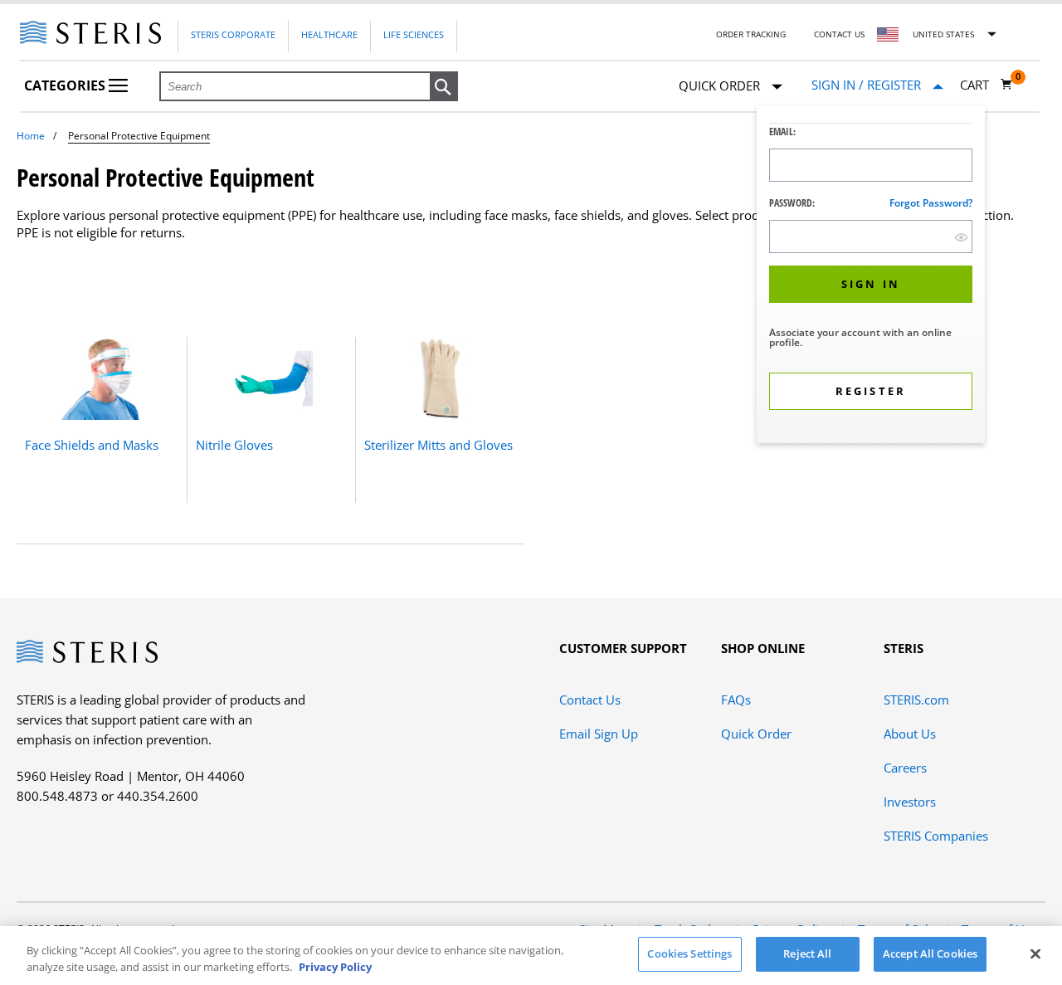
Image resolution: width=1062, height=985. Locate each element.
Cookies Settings (689, 953)
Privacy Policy (335, 966)
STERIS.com (916, 699)
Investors (910, 801)
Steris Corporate (233, 34)
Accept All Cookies (930, 953)
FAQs (736, 699)
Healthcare (329, 34)
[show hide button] (961, 236)
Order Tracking (751, 34)
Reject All (807, 953)
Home (31, 136)
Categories (66, 85)
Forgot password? (930, 203)
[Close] (1035, 953)
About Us (910, 733)
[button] (444, 87)
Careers (905, 767)
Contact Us (839, 34)
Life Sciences (413, 34)
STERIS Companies (936, 835)
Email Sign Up (598, 733)
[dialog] (870, 277)
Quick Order (756, 733)
